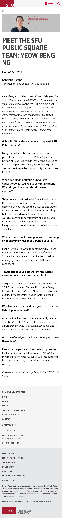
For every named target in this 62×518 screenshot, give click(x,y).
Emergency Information (13, 476)
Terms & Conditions (9, 501)
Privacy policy (23, 501)
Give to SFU (7, 471)
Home (4, 397)
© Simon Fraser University (41, 501)
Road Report (8, 467)
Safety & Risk (8, 453)
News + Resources (10, 414)
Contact (6, 419)
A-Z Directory (8, 480)
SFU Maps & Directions (12, 458)
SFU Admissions (9, 462)
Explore (6, 406)
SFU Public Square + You (13, 410)
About (5, 401)
